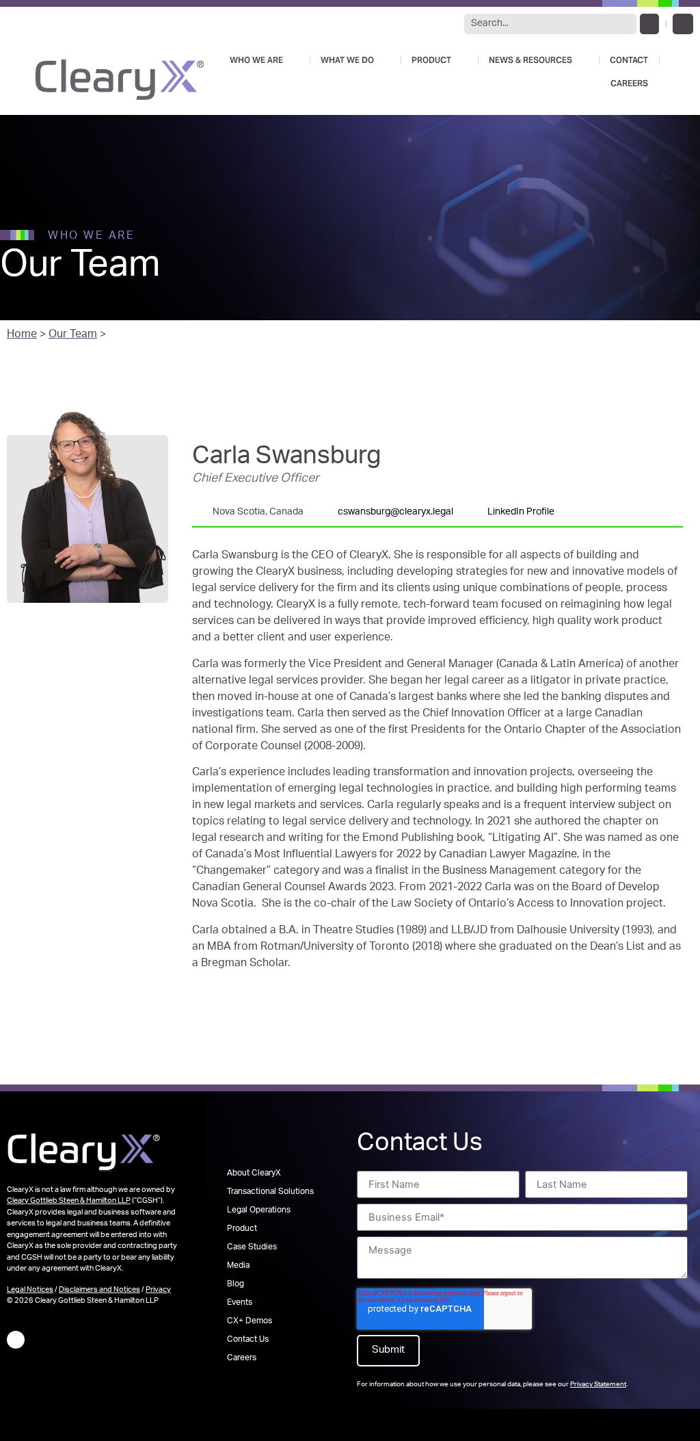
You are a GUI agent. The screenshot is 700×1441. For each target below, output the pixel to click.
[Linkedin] (683, 24)
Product (242, 1229)
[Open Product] (461, 59)
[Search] (649, 24)
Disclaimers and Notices (99, 1290)
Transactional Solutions (270, 1192)
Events (239, 1303)
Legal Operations (259, 1210)
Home (22, 335)
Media (238, 1266)
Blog (235, 1284)
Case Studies (252, 1247)
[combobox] (550, 24)
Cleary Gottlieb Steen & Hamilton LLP (69, 1201)
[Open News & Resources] (582, 59)
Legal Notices (30, 1290)
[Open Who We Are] (292, 59)
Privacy (158, 1290)
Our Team (73, 335)
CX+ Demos (249, 1321)
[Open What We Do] (383, 59)
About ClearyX (254, 1173)
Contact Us (248, 1340)
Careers (241, 1358)
